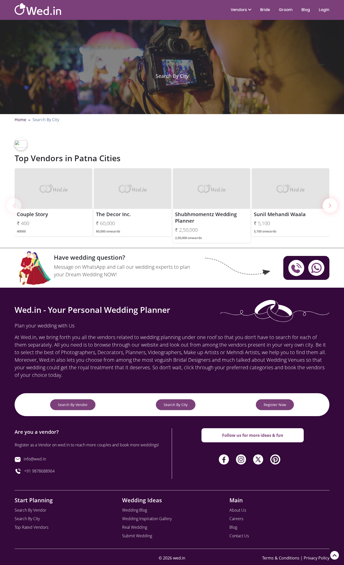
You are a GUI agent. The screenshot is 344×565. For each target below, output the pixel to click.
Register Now (275, 404)
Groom (286, 9)
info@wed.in (35, 459)
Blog (305, 9)
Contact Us (239, 536)
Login (324, 9)
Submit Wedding (137, 536)
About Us (237, 510)
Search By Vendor (73, 404)
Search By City (176, 404)
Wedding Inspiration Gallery (147, 518)
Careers (236, 518)
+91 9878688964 (38, 471)
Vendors (239, 9)
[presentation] (14, 205)
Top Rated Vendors (31, 527)
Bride (265, 9)
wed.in (179, 558)
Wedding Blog (134, 510)
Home (20, 119)
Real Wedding (134, 527)
